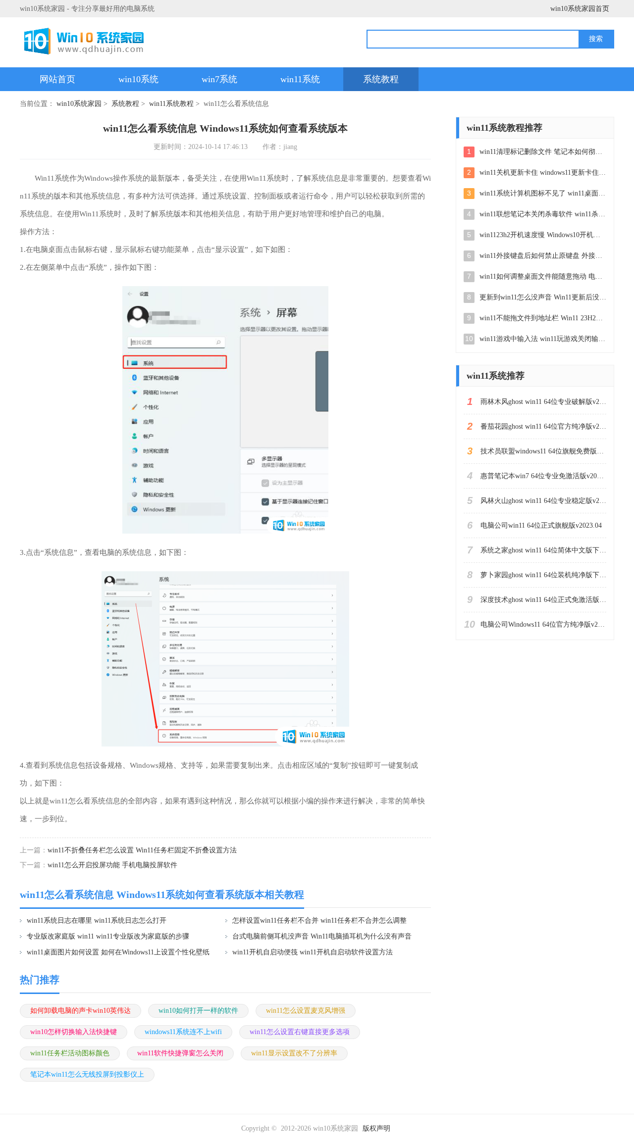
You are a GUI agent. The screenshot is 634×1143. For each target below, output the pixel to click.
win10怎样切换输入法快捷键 (73, 1032)
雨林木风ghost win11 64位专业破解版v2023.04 (543, 401)
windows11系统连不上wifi (183, 1032)
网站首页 (57, 79)
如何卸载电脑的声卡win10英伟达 (80, 1010)
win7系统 (219, 79)
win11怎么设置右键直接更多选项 (300, 1032)
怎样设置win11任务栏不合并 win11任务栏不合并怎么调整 (319, 920)
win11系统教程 (171, 103)
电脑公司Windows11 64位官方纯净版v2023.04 (543, 624)
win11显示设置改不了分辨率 (294, 1053)
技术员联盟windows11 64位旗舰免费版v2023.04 (543, 451)
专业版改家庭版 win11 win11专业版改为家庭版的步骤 (108, 936)
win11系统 (300, 79)
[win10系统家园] (88, 41)
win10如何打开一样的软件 (198, 1010)
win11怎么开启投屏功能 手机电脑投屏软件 (112, 865)
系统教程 (381, 79)
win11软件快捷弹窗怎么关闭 (180, 1053)
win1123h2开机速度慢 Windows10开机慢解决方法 (542, 235)
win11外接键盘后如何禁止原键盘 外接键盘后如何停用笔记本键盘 (542, 255)
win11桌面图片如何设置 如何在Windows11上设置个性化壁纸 (118, 952)
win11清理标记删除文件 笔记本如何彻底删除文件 (542, 151)
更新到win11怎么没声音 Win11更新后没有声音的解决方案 (542, 297)
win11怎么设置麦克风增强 (305, 1010)
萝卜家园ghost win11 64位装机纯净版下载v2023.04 (543, 575)
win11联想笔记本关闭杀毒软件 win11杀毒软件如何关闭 (542, 214)
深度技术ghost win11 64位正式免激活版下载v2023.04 (543, 599)
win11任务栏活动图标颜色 (69, 1053)
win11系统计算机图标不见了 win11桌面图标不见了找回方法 (542, 193)
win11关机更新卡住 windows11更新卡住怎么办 (542, 172)
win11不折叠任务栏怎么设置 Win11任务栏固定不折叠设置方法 (142, 850)
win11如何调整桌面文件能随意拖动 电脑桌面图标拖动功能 (542, 276)
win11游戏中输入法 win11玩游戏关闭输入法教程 (542, 339)
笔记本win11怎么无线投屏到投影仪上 (87, 1074)
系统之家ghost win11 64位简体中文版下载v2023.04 (543, 550)
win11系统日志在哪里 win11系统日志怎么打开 (96, 920)
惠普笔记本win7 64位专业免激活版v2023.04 (543, 476)
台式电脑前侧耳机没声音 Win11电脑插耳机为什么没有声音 (322, 936)
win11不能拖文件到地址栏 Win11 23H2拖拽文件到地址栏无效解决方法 (542, 318)
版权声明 (376, 1128)
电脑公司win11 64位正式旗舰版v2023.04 (541, 525)
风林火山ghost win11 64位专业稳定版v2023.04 (543, 500)
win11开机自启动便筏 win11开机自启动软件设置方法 (312, 952)
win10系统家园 (79, 103)
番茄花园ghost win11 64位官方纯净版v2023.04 (543, 426)
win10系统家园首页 (579, 8)
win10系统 (138, 79)
